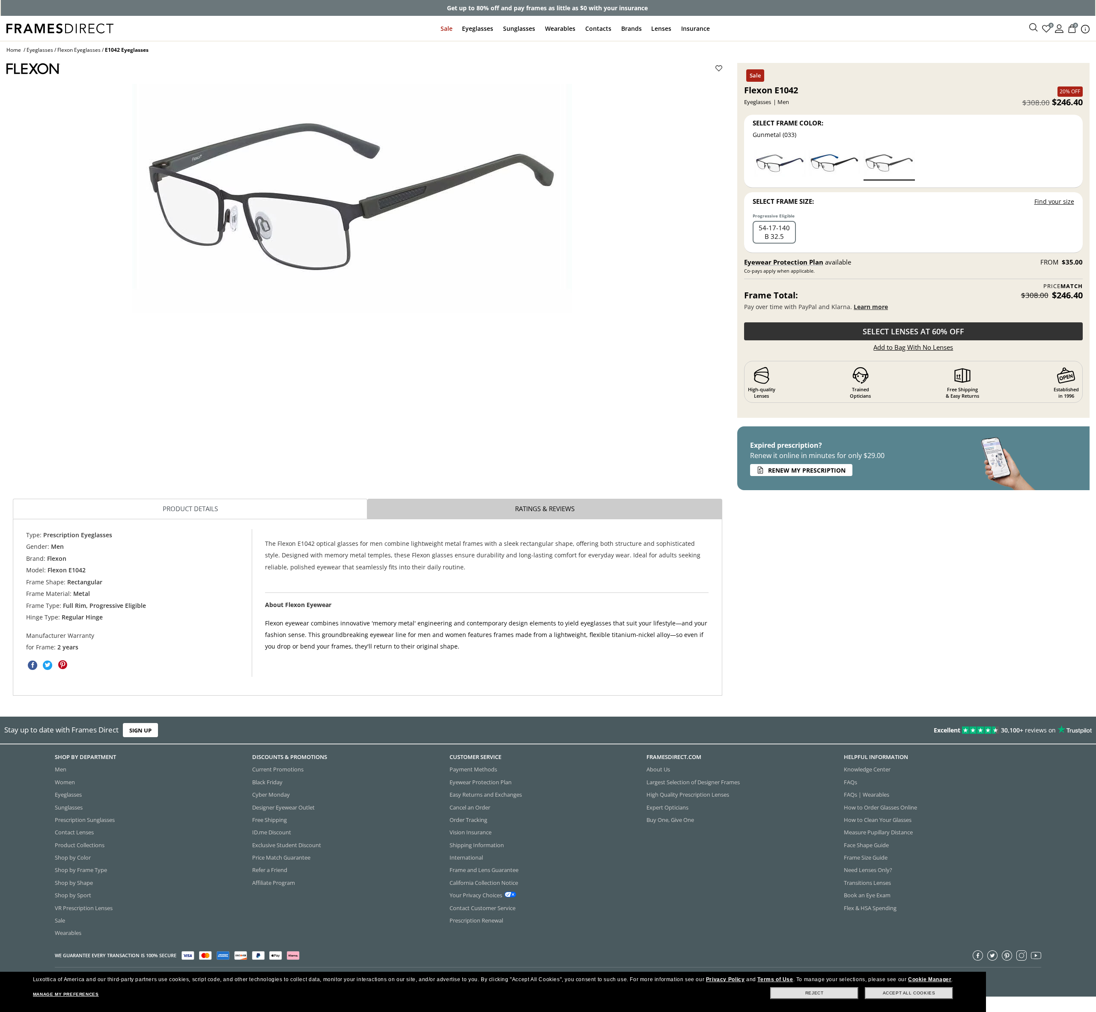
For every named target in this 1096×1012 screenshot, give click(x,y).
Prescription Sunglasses (85, 820)
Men (60, 769)
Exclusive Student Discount (286, 844)
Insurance (695, 28)
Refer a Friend (269, 870)
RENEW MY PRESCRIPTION (807, 470)
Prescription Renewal (476, 920)
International (466, 857)
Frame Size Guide (866, 857)
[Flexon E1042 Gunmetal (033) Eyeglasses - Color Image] (889, 165)
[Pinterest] (1007, 955)
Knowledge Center (867, 769)
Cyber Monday (271, 794)
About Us (658, 769)
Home (13, 50)
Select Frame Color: (788, 123)
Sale (447, 28)
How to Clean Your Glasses (877, 820)
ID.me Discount (271, 832)
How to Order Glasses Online (880, 807)
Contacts (598, 28)
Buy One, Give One (670, 820)
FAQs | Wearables (866, 794)
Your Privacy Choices (476, 895)
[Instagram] (1021, 955)
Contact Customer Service (482, 907)
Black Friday (267, 782)
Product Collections (79, 844)
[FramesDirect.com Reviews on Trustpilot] (865, 730)
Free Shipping (269, 820)
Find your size (1054, 201)
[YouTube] (1036, 955)
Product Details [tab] (190, 508)
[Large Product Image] (352, 198)
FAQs (850, 782)
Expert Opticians (667, 807)
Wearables (560, 28)
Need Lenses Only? (868, 870)
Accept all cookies (909, 993)
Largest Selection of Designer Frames (693, 782)
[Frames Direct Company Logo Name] (59, 28)
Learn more (871, 307)
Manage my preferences (66, 994)
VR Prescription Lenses (84, 907)
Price (1062, 286)
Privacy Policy (725, 979)
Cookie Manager (929, 979)
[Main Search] (1033, 28)
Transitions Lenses (867, 882)
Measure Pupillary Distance (878, 832)
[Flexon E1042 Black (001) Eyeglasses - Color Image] (834, 165)
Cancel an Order (470, 807)
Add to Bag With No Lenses (913, 347)
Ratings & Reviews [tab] (545, 508)
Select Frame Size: (783, 201)
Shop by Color (73, 857)
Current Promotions (278, 769)
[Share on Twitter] (47, 665)
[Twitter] (992, 955)
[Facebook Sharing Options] (32, 665)
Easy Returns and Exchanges (486, 794)
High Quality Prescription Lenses (687, 794)
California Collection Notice (484, 882)
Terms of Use (775, 979)
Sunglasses (519, 28)
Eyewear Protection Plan (783, 262)
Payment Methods (473, 769)
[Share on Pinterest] (62, 665)
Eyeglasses (477, 28)
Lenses (661, 28)
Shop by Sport (73, 895)
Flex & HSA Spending (870, 907)
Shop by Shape (74, 882)
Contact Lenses (74, 832)
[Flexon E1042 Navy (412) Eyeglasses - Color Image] (780, 165)
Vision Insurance (470, 832)
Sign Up (140, 730)
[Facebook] (978, 955)
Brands (631, 28)
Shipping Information (477, 844)
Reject (814, 993)
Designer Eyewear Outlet (283, 807)
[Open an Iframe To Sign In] (1059, 28)
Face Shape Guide (866, 844)
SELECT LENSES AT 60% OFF (913, 331)
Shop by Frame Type (81, 870)
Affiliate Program (273, 882)
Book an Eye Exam (867, 895)
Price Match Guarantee (281, 857)
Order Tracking (468, 820)
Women (65, 782)
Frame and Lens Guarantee (484, 870)
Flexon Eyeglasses (79, 50)
